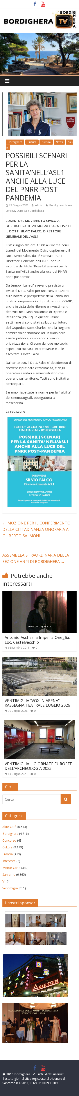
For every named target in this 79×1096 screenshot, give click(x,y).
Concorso (9, 840)
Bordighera (15, 142)
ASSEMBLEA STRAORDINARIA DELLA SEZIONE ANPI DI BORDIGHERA (35, 558)
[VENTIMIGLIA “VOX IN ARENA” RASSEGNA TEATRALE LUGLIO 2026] (39, 659)
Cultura (31, 142)
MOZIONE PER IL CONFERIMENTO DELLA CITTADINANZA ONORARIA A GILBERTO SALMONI (36, 529)
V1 (4, 881)
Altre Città (9, 827)
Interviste (9, 861)
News (59, 142)
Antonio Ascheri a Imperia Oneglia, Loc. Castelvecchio (37, 640)
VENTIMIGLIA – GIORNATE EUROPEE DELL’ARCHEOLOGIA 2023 (38, 766)
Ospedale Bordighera (30, 211)
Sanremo (8, 874)
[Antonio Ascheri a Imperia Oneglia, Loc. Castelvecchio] (39, 593)
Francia (7, 854)
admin (39, 205)
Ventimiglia (10, 888)
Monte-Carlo (11, 868)
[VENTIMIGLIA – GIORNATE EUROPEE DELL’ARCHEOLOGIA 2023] (39, 722)
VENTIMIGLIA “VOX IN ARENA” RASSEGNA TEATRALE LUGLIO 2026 (37, 703)
